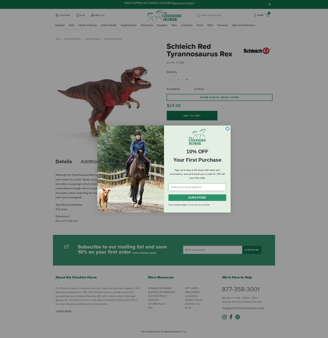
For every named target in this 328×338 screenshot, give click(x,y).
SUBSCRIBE (197, 197)
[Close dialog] (227, 128)
